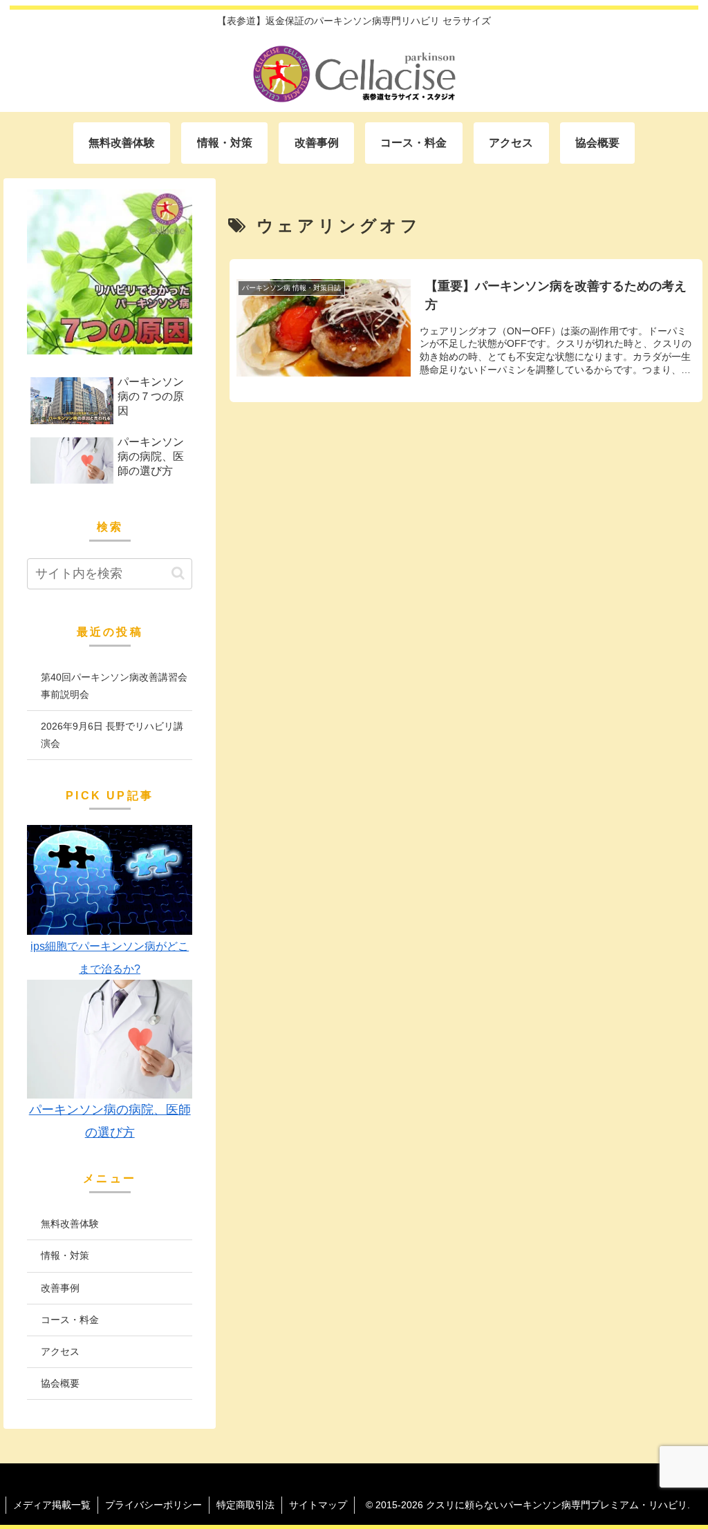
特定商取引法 (245, 1504)
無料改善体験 (70, 1223)
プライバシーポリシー (153, 1504)
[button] (178, 573)
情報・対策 (65, 1255)
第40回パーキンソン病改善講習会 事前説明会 (116, 686)
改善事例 (60, 1287)
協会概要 (60, 1383)
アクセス (60, 1351)
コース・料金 (70, 1319)
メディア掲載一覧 (52, 1504)
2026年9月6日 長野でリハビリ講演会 (112, 735)
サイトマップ (318, 1504)
